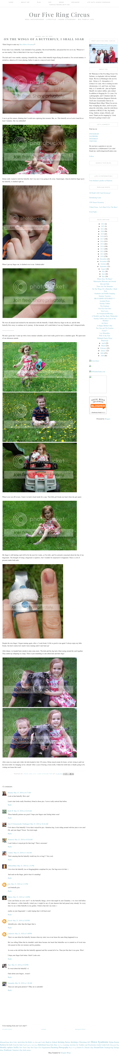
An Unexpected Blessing (105, 313)
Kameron (11, 839)
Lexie (99, 1044)
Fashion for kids (6, 1044)
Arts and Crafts (40, 1042)
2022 (102, 226)
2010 (102, 256)
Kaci (9, 965)
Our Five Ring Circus (59, 14)
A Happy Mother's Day (104, 325)
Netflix (16, 1047)
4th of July (13, 1042)
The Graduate (104, 306)
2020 (102, 231)
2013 (102, 249)
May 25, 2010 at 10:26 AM (39, 824)
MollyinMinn (12, 866)
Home (11, 2)
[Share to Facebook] (70, 774)
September (103, 266)
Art (34, 1042)
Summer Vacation (105, 296)
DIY (88, 1042)
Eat (50, 2)
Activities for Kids (24, 1042)
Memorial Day (114, 1045)
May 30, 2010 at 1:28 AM (23, 983)
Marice (10, 897)
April (103, 343)
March (103, 345)
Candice (10, 853)
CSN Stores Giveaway (96, 202)
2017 (102, 239)
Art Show (104, 323)
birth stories (27, 1050)
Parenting (54, 1047)
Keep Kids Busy (51, 1045)
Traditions (8, 1050)
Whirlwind (104, 340)
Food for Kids (18, 1045)
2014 (102, 246)
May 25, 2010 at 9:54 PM (20, 965)
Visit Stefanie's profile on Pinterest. (101, 180)
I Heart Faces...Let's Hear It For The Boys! (103, 207)
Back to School (51, 1042)
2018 (102, 236)
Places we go (73, 1048)
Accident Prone (105, 301)
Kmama (10, 792)
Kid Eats (60, 1045)
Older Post (7, 1029)
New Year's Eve (36, 1047)
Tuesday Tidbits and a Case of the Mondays (105, 319)
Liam (104, 1044)
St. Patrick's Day (87, 1047)
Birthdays (74, 1042)
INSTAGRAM (94, 134)
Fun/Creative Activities (30, 1045)
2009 (102, 353)
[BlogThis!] (66, 774)
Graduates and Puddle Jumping (104, 293)
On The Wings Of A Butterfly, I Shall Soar (104, 290)
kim (9, 884)
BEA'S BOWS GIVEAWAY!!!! (104, 298)
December (103, 259)
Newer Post (80, 1029)
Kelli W (10, 811)
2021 (102, 229)
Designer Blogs (66, 1053)
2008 (102, 355)
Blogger (107, 419)
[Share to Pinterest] (73, 774)
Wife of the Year (104, 335)
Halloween (42, 1044)
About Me (25, 2)
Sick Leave (104, 311)
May (103, 276)
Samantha (11, 983)
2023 (102, 224)
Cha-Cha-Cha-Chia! (104, 308)
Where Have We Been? (104, 279)
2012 (102, 251)
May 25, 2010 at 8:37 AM (22, 792)
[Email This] (64, 774)
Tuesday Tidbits (104, 303)
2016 (102, 241)
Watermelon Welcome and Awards (104, 281)
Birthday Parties (64, 1042)
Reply (10, 805)
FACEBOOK (93, 136)
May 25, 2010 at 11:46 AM (23, 853)
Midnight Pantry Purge (104, 338)
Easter (116, 1042)
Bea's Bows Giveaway (27, 44)
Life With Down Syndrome (98, 2)
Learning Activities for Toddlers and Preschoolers (79, 1045)
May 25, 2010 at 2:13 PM (19, 884)
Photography (63, 1047)
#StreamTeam (4, 1042)
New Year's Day (24, 1047)
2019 (102, 234)
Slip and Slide (104, 284)
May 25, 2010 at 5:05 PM (21, 920)
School (79, 1047)
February (103, 348)
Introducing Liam (95, 197)
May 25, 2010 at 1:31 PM (25, 866)
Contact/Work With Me (59, 4)
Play (39, 2)
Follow (91, 156)
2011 (102, 254)
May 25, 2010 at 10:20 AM (23, 811)
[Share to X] (68, 774)
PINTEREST (93, 139)
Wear (61, 2)
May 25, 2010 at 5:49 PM (23, 933)
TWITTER (93, 141)
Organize (75, 2)
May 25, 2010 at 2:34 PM (21, 897)
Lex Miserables (105, 333)
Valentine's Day (17, 1050)
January (103, 350)
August (103, 269)
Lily (108, 1044)
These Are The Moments (105, 286)
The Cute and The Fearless (104, 328)
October (103, 264)
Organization (46, 1047)
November (103, 261)
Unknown (11, 933)
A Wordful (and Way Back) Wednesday (105, 316)
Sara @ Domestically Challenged (19, 824)
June (103, 274)
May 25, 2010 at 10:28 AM (23, 839)
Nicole (10, 920)
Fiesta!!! (104, 330)
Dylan (111, 1042)
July (103, 271)
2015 (102, 244)
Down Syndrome (99, 1042)
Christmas (83, 1042)
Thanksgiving (108, 1047)
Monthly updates (6, 1047)
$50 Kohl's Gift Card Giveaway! (100, 193)
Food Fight (93, 212)
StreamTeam (99, 1047)
